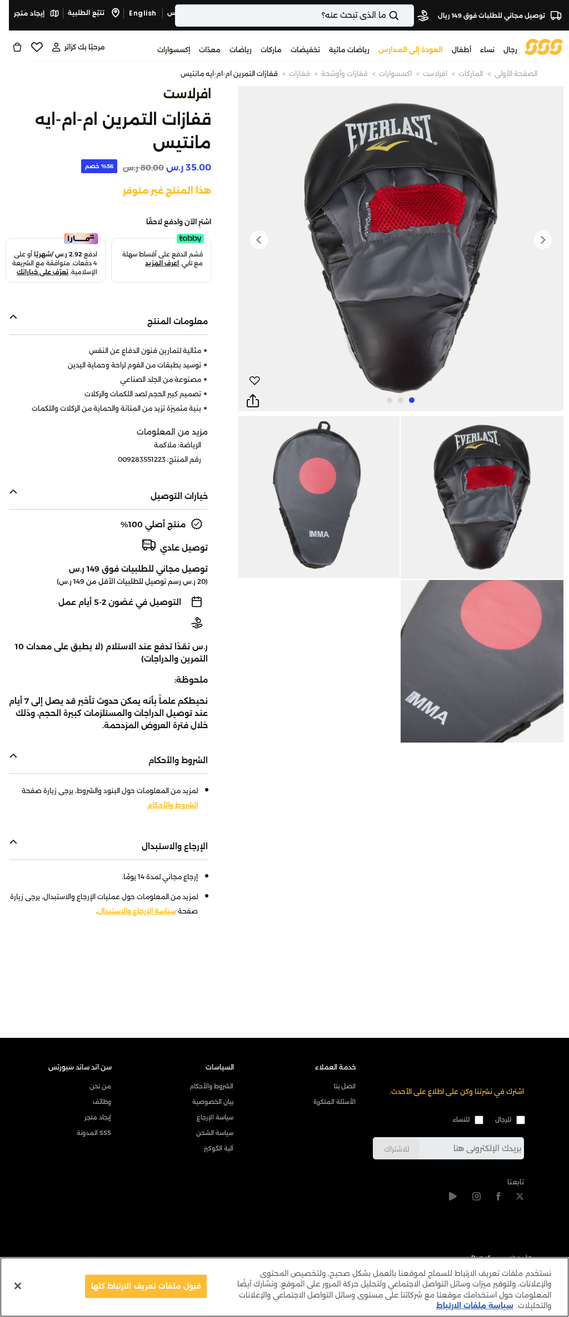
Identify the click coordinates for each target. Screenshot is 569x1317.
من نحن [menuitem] (100, 1086)
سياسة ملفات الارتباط (474, 1305)
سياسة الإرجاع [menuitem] (215, 1117)
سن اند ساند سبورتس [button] (80, 1067)
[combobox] (294, 15)
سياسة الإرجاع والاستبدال (137, 911)
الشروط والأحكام (172, 805)
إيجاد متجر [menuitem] (97, 1117)
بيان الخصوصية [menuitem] (212, 1102)
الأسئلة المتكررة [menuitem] (334, 1102)
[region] (284, 1287)
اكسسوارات (395, 73)
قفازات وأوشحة (344, 73)
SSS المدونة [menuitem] (94, 1133)
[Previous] (542, 240)
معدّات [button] (210, 50)
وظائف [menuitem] (102, 1102)
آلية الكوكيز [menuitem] (218, 1148)
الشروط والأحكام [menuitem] (211, 1086)
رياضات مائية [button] (349, 50)
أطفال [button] (461, 50)
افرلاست (435, 73)
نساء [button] (487, 50)
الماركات (470, 73)
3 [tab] (389, 400)
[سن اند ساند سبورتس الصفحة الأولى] (544, 46)
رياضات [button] (240, 50)
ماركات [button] (271, 50)
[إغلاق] (18, 1286)
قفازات (299, 73)
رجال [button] (510, 50)
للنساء (461, 1119)
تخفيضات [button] (305, 50)
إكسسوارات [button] (173, 50)
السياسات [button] (220, 1067)
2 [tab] (400, 400)
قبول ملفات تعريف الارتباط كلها (146, 1285)
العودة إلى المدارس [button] (410, 50)
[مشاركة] (252, 401)
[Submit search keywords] (403, 15)
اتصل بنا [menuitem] (345, 1086)
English (143, 13)
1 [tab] (411, 400)
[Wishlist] (36, 47)
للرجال (503, 1119)
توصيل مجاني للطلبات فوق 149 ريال (492, 15)
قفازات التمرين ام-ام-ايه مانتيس (229, 73)
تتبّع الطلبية (87, 13)
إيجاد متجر (30, 13)
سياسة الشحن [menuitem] (214, 1133)
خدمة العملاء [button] (335, 1067)
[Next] (259, 240)
